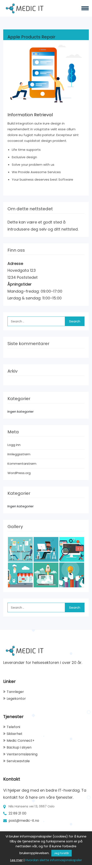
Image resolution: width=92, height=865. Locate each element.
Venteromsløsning (22, 754)
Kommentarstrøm (21, 463)
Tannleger (15, 691)
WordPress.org (19, 473)
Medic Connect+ (20, 740)
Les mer (16, 860)
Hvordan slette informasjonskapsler (53, 860)
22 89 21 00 (17, 813)
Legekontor (16, 698)
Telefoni (13, 726)
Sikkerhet (14, 733)
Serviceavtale (18, 761)
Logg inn (14, 445)
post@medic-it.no (24, 820)
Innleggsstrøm (18, 454)
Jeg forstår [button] (61, 853)
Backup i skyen (19, 747)
